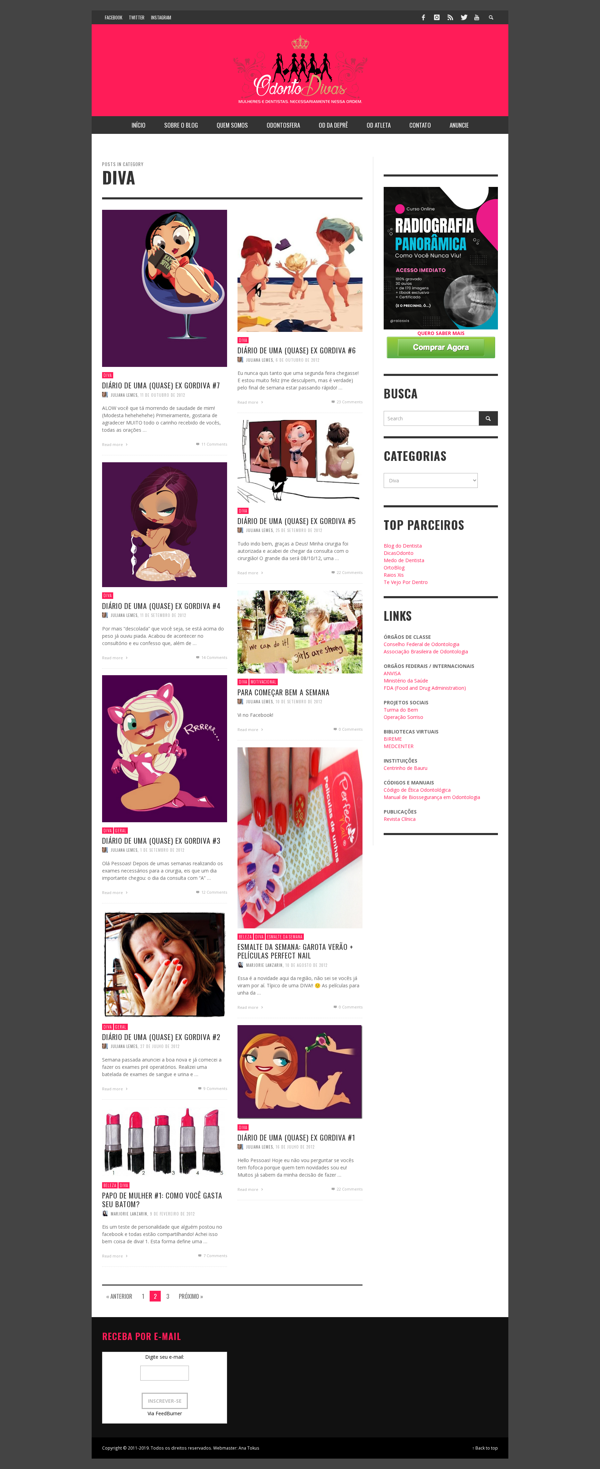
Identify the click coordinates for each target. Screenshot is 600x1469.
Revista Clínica (400, 819)
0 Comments (350, 729)
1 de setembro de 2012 (162, 850)
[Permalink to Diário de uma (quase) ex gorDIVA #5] (300, 460)
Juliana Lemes (124, 394)
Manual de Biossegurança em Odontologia (432, 797)
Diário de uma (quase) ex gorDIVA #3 (161, 840)
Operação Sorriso (403, 717)
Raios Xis (394, 575)
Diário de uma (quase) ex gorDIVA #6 (297, 350)
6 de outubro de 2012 (297, 360)
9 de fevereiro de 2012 (172, 1214)
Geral (120, 830)
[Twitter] (463, 17)
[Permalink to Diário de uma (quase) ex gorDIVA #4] (164, 524)
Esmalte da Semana (284, 936)
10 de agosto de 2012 (306, 965)
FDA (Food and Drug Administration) (425, 688)
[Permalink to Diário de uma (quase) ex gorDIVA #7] (164, 287)
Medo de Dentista (404, 560)
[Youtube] (476, 17)
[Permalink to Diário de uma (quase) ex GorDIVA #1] (300, 1071)
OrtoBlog (394, 567)
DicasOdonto (399, 553)
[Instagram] (436, 17)
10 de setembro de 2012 (299, 701)
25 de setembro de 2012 (299, 530)
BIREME (393, 739)
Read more (113, 444)
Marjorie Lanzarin (264, 965)
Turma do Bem (401, 709)
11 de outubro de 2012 (162, 394)
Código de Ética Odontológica (417, 790)
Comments (214, 444)
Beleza (245, 936)
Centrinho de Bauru (405, 768)
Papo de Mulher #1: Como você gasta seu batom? (162, 1199)
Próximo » (191, 1296)
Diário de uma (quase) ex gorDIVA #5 (297, 520)
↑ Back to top (485, 1448)
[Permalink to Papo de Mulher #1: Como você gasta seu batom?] (164, 1141)
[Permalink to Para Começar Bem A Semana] (300, 631)
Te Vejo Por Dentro (406, 582)
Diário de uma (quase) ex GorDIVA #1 (296, 1137)
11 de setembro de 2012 (163, 615)
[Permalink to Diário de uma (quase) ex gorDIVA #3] (164, 748)
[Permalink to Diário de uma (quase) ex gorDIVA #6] (300, 270)
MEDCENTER (399, 746)
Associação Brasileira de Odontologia (426, 651)
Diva (107, 375)
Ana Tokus (249, 1448)
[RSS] (450, 17)
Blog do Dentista (403, 545)
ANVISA (392, 673)
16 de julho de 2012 (295, 1147)
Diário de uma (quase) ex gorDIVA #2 (161, 1036)
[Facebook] (423, 17)
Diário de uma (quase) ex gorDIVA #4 (161, 605)
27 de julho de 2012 (160, 1046)
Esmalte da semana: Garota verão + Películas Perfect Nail (295, 951)
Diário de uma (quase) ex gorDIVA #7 (161, 385)
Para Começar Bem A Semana (284, 692)
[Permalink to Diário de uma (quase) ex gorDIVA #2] (164, 964)
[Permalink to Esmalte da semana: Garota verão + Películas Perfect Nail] (300, 837)
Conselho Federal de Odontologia (421, 644)
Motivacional (263, 682)
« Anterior (119, 1296)
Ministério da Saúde (406, 680)
